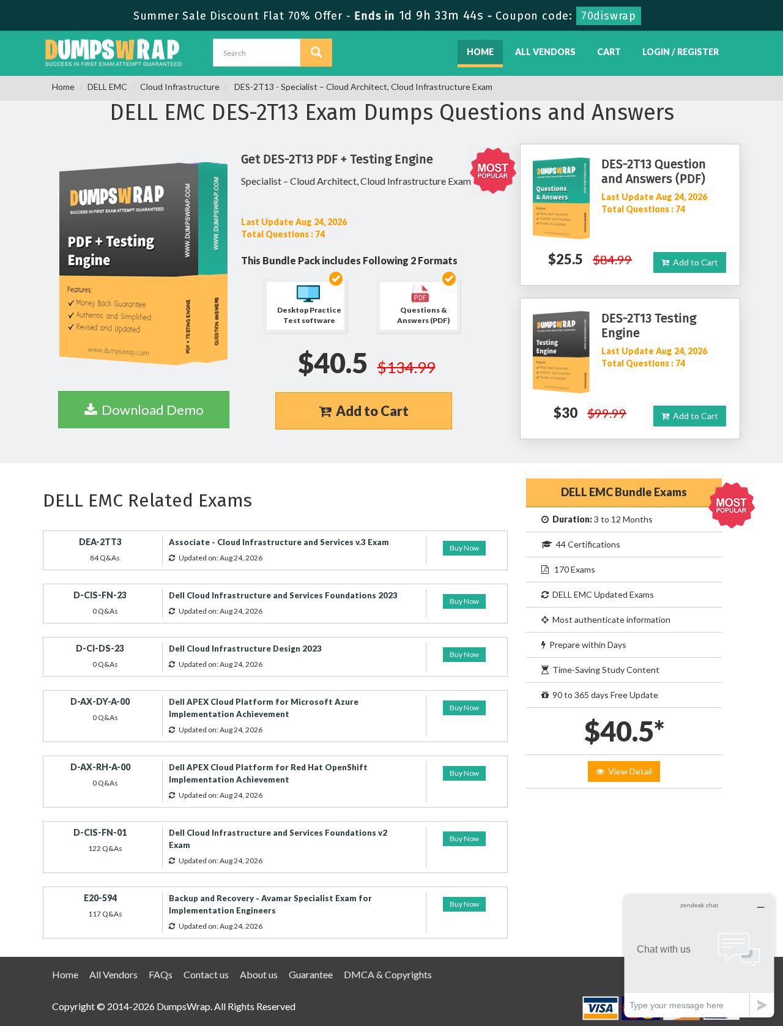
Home (480, 51)
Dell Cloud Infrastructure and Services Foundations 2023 (283, 595)
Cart (609, 51)
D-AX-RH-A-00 (100, 767)
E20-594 (100, 898)
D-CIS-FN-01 (100, 832)
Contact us (206, 974)
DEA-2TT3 (100, 542)
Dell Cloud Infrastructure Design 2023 (245, 648)
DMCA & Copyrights (388, 974)
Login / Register (680, 51)
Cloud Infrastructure (180, 86)
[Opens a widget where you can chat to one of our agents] (699, 956)
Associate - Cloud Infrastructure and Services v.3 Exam (279, 542)
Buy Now (464, 547)
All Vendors (545, 51)
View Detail (628, 771)
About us (259, 974)
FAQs (161, 974)
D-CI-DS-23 (100, 648)
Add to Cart (370, 411)
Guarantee (311, 974)
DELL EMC (107, 86)
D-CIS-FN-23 (100, 595)
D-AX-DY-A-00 (100, 701)
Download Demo (150, 409)
